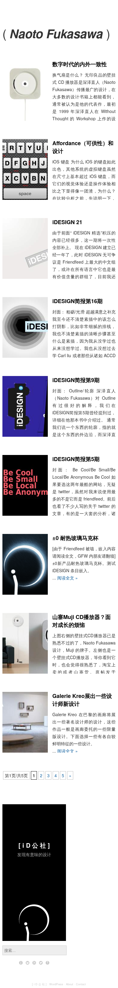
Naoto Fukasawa (56, 33)
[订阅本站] (34, 963)
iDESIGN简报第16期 (77, 301)
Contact (81, 984)
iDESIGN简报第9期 (76, 380)
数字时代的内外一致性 (79, 64)
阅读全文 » (67, 578)
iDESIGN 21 (67, 222)
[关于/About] (21, 963)
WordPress (56, 984)
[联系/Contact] (27, 963)
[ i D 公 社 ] (34, 845)
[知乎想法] (47, 963)
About (69, 984)
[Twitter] (41, 963)
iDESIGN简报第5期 (76, 459)
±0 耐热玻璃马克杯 (75, 538)
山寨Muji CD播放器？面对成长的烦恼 (81, 621)
